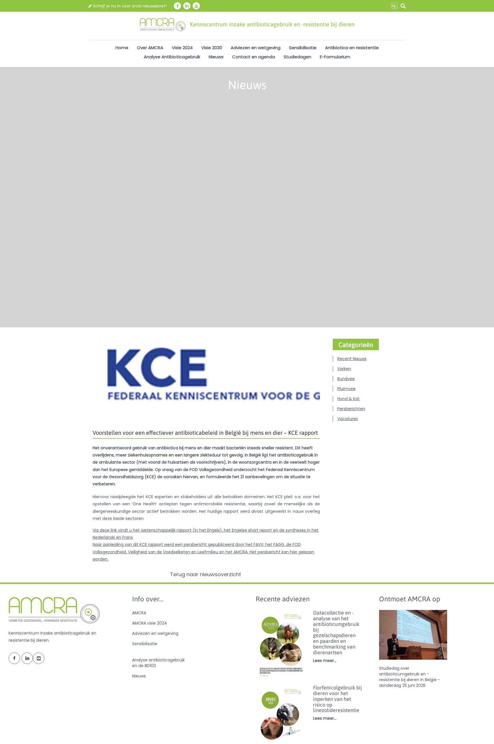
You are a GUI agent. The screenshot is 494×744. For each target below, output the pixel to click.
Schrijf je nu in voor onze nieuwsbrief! (129, 6)
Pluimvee (346, 389)
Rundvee (346, 379)
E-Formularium (335, 57)
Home (121, 48)
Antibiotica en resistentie (352, 48)
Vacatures (347, 419)
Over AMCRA (150, 48)
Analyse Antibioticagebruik (172, 57)
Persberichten (351, 409)
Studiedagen (297, 57)
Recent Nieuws (351, 359)
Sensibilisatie (302, 48)
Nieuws (216, 57)
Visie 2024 (182, 48)
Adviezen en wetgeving (255, 48)
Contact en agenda (253, 57)
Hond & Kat (348, 399)
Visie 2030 (211, 48)
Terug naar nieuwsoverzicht (206, 574)
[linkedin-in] (186, 5)
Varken (344, 369)
